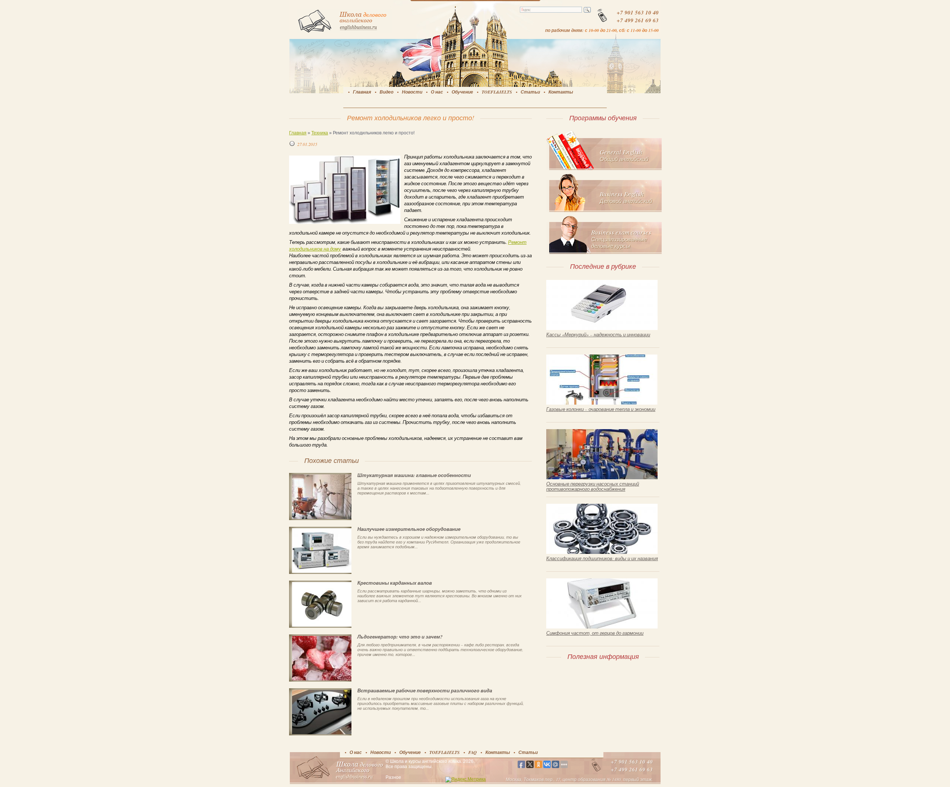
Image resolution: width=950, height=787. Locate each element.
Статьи (530, 92)
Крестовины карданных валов (394, 582)
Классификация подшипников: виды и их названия (602, 558)
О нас (437, 92)
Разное (393, 777)
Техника (319, 132)
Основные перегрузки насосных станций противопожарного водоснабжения (592, 486)
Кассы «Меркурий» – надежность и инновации (598, 334)
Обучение (462, 92)
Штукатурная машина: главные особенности (414, 475)
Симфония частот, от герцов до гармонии (594, 633)
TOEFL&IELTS (497, 92)
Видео (386, 92)
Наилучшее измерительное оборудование (409, 529)
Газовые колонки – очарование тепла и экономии (600, 409)
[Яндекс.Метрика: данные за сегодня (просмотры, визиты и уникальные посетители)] (465, 780)
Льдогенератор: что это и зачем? (400, 636)
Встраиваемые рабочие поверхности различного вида (424, 690)
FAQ (472, 752)
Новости (412, 92)
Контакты (560, 92)
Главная (362, 92)
